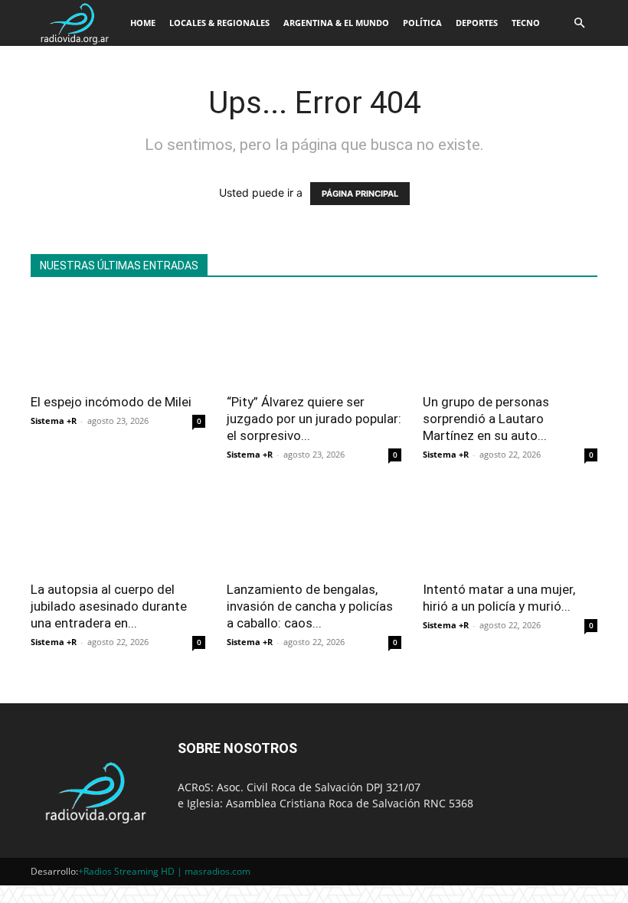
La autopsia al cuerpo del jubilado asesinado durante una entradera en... (109, 606)
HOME (142, 22)
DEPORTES (477, 22)
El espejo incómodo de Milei (111, 401)
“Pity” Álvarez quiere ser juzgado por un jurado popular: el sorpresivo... (314, 418)
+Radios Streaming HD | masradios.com (164, 871)
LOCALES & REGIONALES (219, 22)
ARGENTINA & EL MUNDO (336, 22)
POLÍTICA (422, 22)
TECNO (526, 22)
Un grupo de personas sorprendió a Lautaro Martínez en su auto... (486, 418)
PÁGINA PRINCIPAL (360, 193)
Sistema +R (54, 420)
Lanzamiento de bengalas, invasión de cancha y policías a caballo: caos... (310, 606)
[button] (579, 23)
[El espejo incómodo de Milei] (118, 340)
